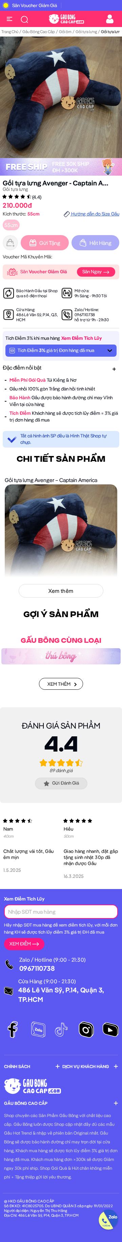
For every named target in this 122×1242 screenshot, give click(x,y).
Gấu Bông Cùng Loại (61, 640)
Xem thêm (58, 684)
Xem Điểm (20, 944)
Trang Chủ (9, 31)
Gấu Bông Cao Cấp (38, 31)
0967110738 (85, 314)
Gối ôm (65, 31)
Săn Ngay (92, 272)
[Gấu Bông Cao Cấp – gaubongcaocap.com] (66, 18)
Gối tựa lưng (86, 31)
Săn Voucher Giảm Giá (34, 5)
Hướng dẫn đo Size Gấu (94, 214)
